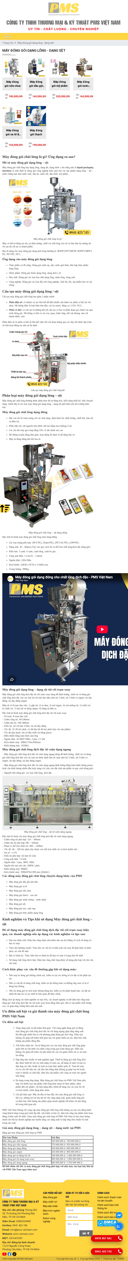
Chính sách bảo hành (108, 1217)
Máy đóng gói (50, 1197)
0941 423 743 (19, 1225)
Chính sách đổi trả (107, 1212)
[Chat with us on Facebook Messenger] (119, 1215)
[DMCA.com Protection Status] (110, 1223)
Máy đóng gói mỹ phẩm (60, 83)
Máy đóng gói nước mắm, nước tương (83, 84)
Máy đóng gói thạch (36, 132)
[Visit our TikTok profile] (14, 1254)
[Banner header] (64, 24)
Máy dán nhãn (50, 1206)
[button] (7, 36)
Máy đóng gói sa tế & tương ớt (12, 132)
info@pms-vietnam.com (23, 1229)
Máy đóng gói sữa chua (12, 83)
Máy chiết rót (50, 1201)
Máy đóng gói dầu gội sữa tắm (36, 84)
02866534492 (23, 1221)
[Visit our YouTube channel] (4, 1254)
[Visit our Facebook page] (9, 1254)
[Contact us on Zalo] (119, 1226)
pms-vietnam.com (24, 1233)
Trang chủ (7, 43)
